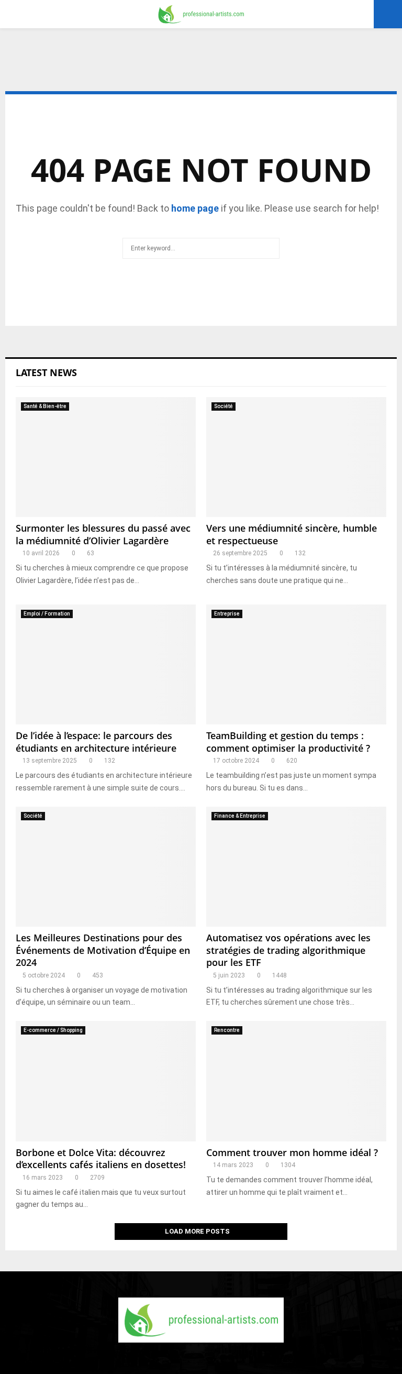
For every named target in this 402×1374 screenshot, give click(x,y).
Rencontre (227, 1030)
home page (195, 208)
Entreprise (227, 614)
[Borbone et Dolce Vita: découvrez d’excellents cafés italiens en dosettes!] (106, 1081)
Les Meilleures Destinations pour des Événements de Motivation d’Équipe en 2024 (103, 950)
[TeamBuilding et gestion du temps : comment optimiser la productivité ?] (296, 664)
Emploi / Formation (47, 614)
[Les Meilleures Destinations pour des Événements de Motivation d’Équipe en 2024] (106, 867)
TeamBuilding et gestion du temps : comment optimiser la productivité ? (288, 741)
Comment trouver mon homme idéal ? (292, 1152)
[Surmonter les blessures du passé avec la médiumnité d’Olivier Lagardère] (106, 457)
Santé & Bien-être (45, 406)
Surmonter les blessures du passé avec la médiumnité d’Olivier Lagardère (103, 534)
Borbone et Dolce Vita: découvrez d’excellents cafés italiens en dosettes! (101, 1158)
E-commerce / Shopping (53, 1030)
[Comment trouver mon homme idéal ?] (296, 1081)
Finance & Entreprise (239, 816)
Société (223, 406)
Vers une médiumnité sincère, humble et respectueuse (291, 534)
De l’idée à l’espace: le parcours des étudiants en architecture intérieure (96, 741)
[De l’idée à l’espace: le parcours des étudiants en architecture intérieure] (106, 664)
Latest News (46, 372)
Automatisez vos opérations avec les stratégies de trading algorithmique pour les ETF (288, 950)
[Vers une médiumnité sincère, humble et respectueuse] (296, 457)
